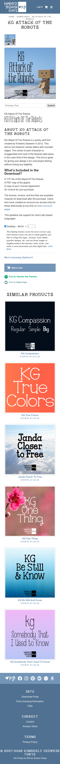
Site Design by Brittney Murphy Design (30, 758)
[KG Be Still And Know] (30, 572)
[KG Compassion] (30, 326)
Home (12, 17)
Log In (40, 7)
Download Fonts (30, 696)
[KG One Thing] (30, 511)
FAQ (30, 706)
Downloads (23, 17)
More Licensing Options (18, 257)
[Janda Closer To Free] (30, 449)
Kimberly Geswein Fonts (42, 752)
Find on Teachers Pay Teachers (22, 276)
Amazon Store (30, 726)
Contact (30, 721)
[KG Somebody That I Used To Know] (30, 634)
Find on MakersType (17, 282)
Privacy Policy (30, 742)
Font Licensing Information (30, 701)
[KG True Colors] (30, 387)
